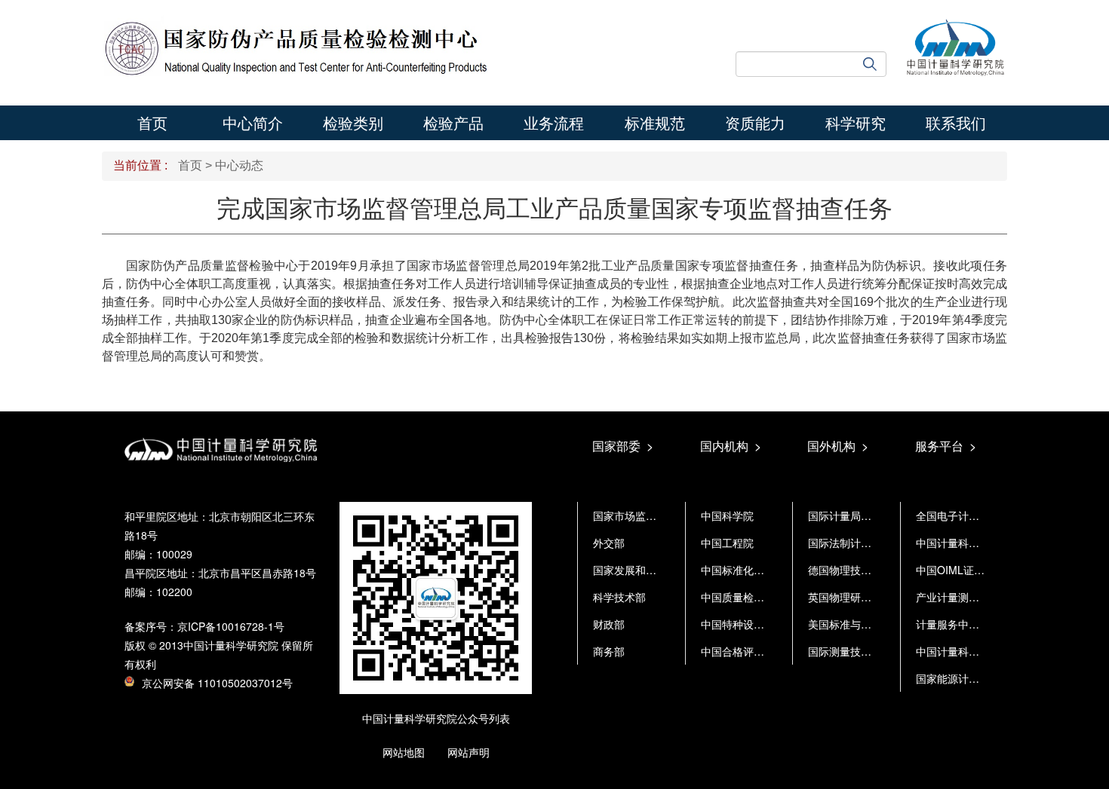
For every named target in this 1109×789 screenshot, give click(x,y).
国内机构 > (730, 445)
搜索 (875, 64)
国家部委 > (622, 445)
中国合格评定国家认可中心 (764, 651)
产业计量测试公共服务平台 (979, 596)
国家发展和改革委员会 (646, 569)
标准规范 (655, 122)
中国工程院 (727, 542)
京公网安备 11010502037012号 (217, 682)
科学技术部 (619, 596)
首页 (152, 122)
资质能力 (755, 122)
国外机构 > (837, 445)
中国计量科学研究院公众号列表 (436, 718)
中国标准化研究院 (743, 569)
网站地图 (403, 752)
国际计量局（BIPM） (858, 515)
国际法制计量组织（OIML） (874, 542)
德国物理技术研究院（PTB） (876, 569)
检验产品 (453, 122)
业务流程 (554, 122)
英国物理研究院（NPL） (865, 596)
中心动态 (239, 165)
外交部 (609, 542)
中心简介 (253, 122)
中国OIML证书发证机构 (971, 569)
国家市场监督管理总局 (646, 515)
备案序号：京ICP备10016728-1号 (204, 626)
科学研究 (855, 122)
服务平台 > (945, 445)
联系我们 (956, 122)
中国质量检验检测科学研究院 (769, 596)
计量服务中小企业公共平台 (979, 624)
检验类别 (353, 122)
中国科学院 (727, 515)
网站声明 (468, 752)
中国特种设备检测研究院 (759, 624)
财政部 (609, 624)
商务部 (609, 651)
